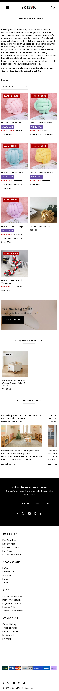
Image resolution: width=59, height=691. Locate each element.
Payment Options (11, 603)
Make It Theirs (13, 320)
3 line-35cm (6, 134)
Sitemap (6, 582)
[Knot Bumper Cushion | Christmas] (14, 263)
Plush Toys (47, 68)
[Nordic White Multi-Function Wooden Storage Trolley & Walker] (15, 364)
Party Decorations (11, 554)
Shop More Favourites (29, 340)
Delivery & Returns (12, 599)
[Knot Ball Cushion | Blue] (14, 156)
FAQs (5, 568)
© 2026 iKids (8, 688)
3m (8, 290)
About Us (7, 575)
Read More (8, 464)
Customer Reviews (12, 596)
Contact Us (8, 571)
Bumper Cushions (31, 68)
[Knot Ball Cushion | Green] (43, 106)
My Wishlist (8, 635)
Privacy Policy (9, 607)
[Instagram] (35, 514)
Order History (9, 624)
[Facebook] (18, 514)
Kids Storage (8, 543)
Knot (39, 71)
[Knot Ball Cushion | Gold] (43, 210)
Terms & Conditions (12, 610)
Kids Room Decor (11, 547)
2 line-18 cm (35, 134)
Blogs (5, 578)
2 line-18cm (35, 184)
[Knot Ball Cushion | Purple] (14, 210)
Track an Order (10, 627)
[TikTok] (41, 514)
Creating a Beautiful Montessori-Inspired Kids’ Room (21, 417)
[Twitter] (23, 514)
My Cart (6, 638)
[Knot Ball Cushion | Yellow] (43, 156)
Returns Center (10, 631)
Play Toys (7, 550)
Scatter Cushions (11, 71)
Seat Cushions (28, 71)
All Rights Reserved (24, 688)
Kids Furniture (9, 540)
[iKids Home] (28, 7)
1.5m (3, 290)
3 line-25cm (19, 184)
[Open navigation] (9, 7)
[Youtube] (29, 514)
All (19, 68)
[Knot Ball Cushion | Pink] (14, 106)
